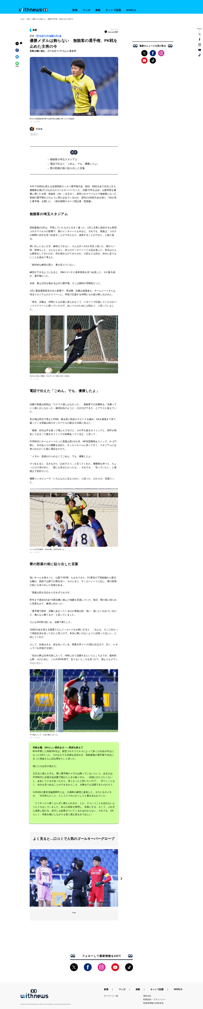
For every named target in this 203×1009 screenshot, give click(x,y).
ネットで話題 (113, 10)
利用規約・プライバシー (154, 999)
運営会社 (147, 996)
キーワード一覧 (111, 996)
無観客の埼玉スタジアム (63, 159)
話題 (28, 19)
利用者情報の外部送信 (153, 1003)
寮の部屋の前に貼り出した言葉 (67, 168)
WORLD (131, 10)
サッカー (34, 134)
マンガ (86, 10)
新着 (75, 10)
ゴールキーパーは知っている (48, 36)
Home (22, 19)
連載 (98, 10)
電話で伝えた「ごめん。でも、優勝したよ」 (75, 163)
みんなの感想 (113, 32)
